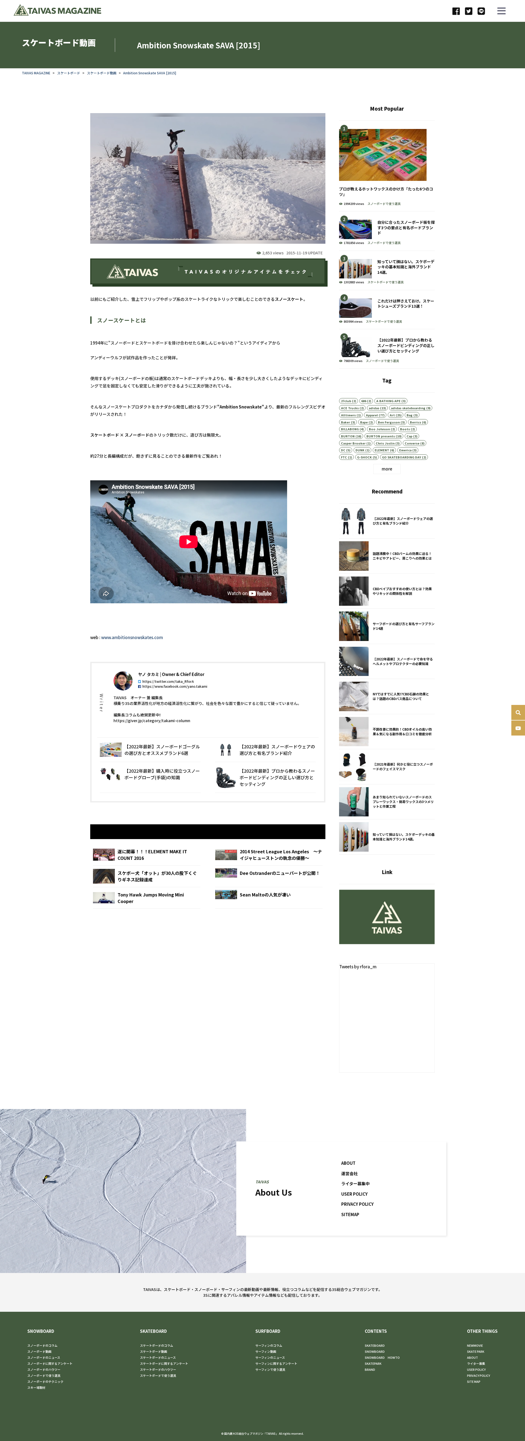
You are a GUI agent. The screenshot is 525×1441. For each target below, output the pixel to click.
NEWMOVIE (475, 1345)
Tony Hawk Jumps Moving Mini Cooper (146, 897)
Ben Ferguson (389, 422)
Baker (345, 422)
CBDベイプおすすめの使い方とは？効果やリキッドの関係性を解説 (387, 591)
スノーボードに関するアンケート (49, 1363)
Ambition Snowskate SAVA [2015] (149, 73)
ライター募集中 (355, 1183)
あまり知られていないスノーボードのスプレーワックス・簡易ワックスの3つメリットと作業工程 (387, 801)
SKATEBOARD (153, 1331)
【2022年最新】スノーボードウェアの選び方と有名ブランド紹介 (265, 750)
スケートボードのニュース (158, 1357)
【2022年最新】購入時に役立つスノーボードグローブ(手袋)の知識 (150, 777)
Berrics (415, 422)
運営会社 (349, 1173)
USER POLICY (354, 1193)
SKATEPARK (373, 1363)
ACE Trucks (350, 408)
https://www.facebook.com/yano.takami (174, 686)
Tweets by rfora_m (358, 966)
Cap (409, 436)
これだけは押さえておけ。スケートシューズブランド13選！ (387, 309)
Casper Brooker (353, 443)
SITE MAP (473, 1381)
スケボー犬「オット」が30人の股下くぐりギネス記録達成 (146, 876)
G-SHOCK (364, 457)
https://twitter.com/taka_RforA (168, 681)
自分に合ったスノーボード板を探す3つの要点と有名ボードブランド (387, 231)
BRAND (370, 1369)
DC (343, 450)
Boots (405, 429)
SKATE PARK (475, 1351)
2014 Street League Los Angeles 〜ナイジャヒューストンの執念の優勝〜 (269, 854)
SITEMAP (350, 1214)
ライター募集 (476, 1363)
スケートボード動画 (101, 73)
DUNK (359, 450)
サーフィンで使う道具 (270, 1369)
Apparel (372, 415)
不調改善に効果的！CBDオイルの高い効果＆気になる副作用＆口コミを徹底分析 (387, 731)
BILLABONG (350, 429)
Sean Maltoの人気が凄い (269, 897)
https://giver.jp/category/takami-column (151, 720)
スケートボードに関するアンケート (164, 1363)
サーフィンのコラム (268, 1345)
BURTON (348, 436)
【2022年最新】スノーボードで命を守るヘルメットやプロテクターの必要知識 (387, 661)
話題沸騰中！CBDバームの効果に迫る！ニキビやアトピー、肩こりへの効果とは (387, 556)
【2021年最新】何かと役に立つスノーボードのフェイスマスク (387, 766)
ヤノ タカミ (148, 674)
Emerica (405, 450)
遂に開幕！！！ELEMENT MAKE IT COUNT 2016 (146, 854)
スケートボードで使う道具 (386, 282)
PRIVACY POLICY (357, 1204)
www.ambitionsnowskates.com (132, 637)
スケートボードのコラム (156, 1345)
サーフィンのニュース (270, 1357)
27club (346, 401)
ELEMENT (382, 450)
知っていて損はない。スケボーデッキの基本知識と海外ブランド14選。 (387, 270)
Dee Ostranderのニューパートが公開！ (269, 876)
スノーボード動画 (39, 1351)
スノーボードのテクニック (45, 1381)
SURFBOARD (267, 1331)
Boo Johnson (379, 429)
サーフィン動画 (265, 1351)
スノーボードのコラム (42, 1345)
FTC (344, 457)
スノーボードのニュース (43, 1357)
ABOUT (348, 1163)
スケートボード (68, 73)
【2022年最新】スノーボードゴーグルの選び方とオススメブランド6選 (150, 750)
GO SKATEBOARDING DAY (401, 457)
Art (392, 415)
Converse (412, 443)
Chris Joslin (385, 443)
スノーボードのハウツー (43, 1369)
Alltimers (348, 415)
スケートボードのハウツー (158, 1369)
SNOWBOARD (40, 1331)
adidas (374, 408)
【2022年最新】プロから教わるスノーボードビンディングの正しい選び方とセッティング (265, 777)
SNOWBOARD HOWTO (382, 1357)
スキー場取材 (36, 1387)
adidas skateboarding (408, 408)
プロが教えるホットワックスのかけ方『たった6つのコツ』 (387, 166)
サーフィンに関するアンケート (276, 1363)
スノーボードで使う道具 (384, 203)
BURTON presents (380, 436)
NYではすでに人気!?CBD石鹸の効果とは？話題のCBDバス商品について (387, 696)
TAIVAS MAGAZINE (36, 73)
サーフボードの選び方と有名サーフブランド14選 (387, 626)
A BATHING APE (388, 401)
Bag (410, 415)
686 (363, 401)
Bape (364, 422)
